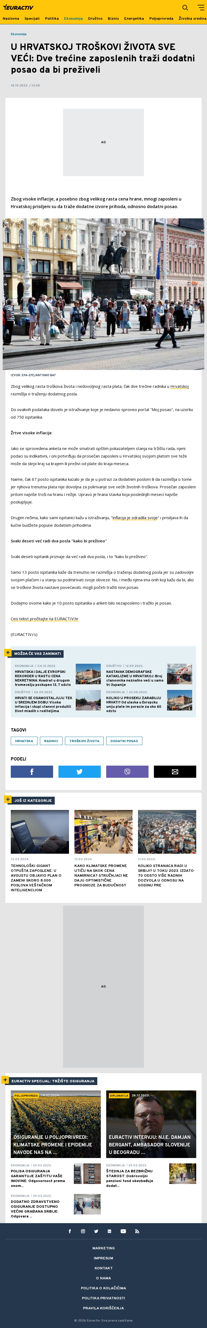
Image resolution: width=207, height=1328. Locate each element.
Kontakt (104, 1268)
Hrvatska (24, 741)
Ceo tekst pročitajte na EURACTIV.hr (44, 618)
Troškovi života (84, 741)
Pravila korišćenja (103, 1308)
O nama (103, 1278)
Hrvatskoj (179, 386)
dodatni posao (124, 741)
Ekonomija (18, 34)
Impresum (103, 1258)
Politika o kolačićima (103, 1288)
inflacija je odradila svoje (135, 517)
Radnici (51, 741)
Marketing (103, 1248)
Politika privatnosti (103, 1298)
